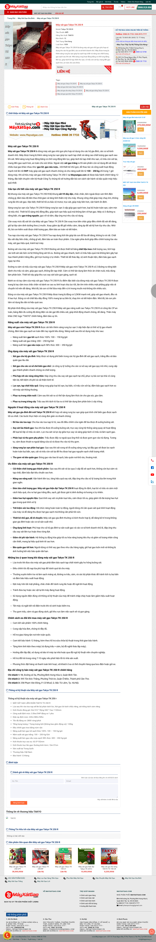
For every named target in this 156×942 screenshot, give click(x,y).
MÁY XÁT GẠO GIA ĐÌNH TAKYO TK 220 (135, 183)
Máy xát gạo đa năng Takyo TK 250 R (69, 90)
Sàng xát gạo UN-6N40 (131, 206)
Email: (130, 905)
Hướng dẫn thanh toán (88, 906)
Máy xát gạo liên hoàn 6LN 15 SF (134, 117)
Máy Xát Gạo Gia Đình (43, 13)
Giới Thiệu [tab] (15, 107)
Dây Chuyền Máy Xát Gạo (105, 878)
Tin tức (116, 2)
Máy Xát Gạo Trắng (15, 881)
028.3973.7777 (141, 34)
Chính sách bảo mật (87, 898)
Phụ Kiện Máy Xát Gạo (74, 878)
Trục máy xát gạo (129, 162)
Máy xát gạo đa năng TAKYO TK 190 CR (41, 868)
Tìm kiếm (108, 7)
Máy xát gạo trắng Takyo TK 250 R (97, 90)
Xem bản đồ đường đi (123, 54)
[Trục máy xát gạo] (129, 170)
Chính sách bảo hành (88, 901)
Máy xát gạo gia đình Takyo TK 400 (109, 868)
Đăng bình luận (18, 803)
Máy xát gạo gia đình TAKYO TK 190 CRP (86, 868)
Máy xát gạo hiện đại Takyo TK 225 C (17, 868)
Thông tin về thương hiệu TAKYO (23, 811)
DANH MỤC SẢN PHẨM (18, 12)
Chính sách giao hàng (88, 895)
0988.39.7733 (128, 34)
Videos (123, 2)
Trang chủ (90, 2)
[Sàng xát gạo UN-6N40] (129, 215)
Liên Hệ (148, 2)
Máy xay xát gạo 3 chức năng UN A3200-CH (134, 139)
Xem (140, 129)
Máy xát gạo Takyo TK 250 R (66, 83)
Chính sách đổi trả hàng (89, 903)
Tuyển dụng (32, 939)
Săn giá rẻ (99, 2)
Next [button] (118, 858)
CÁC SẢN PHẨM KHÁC (16, 878)
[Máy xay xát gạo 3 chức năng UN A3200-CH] (129, 150)
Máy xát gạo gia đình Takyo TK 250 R (69, 94)
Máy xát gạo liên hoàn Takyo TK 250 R (70, 87)
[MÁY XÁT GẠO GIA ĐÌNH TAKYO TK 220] (129, 194)
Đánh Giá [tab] (44, 107)
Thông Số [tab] (29, 107)
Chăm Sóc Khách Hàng (135, 2)
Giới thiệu (108, 2)
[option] (17, 859)
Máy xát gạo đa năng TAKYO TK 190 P (63, 868)
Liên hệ (40, 939)
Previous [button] (7, 858)
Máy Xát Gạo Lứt (43, 881)
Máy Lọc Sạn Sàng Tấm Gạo (47, 878)
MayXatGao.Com (29, 931)
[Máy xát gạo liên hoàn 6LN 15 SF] (129, 126)
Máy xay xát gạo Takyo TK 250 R (91, 83)
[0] (119, 7)
